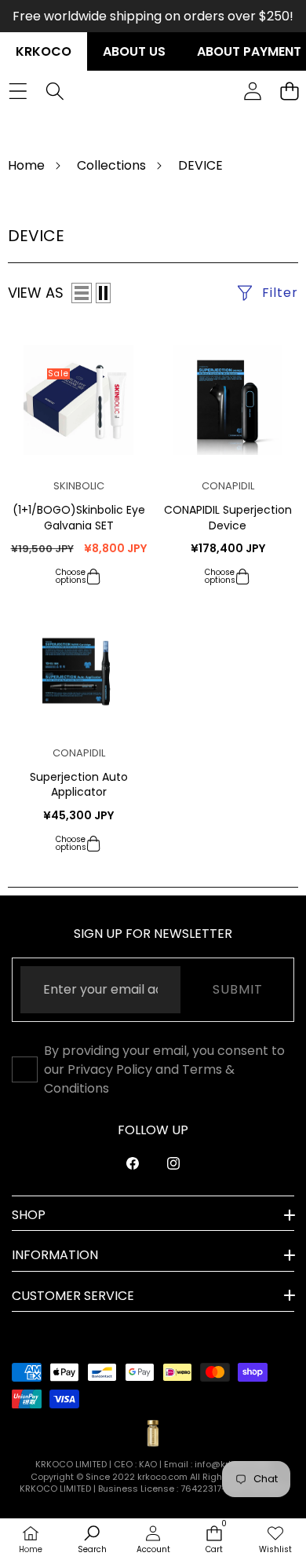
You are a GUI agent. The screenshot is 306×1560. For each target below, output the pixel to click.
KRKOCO (43, 51)
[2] (103, 293)
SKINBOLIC (78, 485)
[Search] (54, 90)
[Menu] (17, 90)
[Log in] (252, 90)
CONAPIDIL (228, 485)
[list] (81, 293)
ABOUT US (134, 51)
